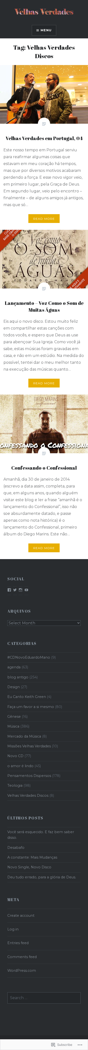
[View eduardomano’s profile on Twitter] (15, 590)
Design (13, 687)
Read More (44, 219)
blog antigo (17, 677)
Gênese (14, 716)
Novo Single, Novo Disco (29, 867)
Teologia (14, 785)
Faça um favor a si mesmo (30, 707)
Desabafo (15, 847)
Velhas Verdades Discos (27, 795)
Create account (20, 915)
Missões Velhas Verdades (29, 746)
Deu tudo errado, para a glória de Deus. (41, 877)
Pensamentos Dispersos (29, 776)
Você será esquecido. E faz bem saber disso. (40, 835)
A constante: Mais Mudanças (32, 857)
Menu (46, 30)
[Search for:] (44, 998)
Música (13, 726)
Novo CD (15, 756)
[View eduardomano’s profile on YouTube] (26, 590)
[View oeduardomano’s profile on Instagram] (20, 590)
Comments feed (22, 957)
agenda (14, 667)
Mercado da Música (24, 736)
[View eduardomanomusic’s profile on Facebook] (9, 590)
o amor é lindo (20, 766)
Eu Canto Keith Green (26, 697)
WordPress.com (21, 970)
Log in (13, 929)
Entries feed (18, 943)
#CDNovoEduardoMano (28, 657)
